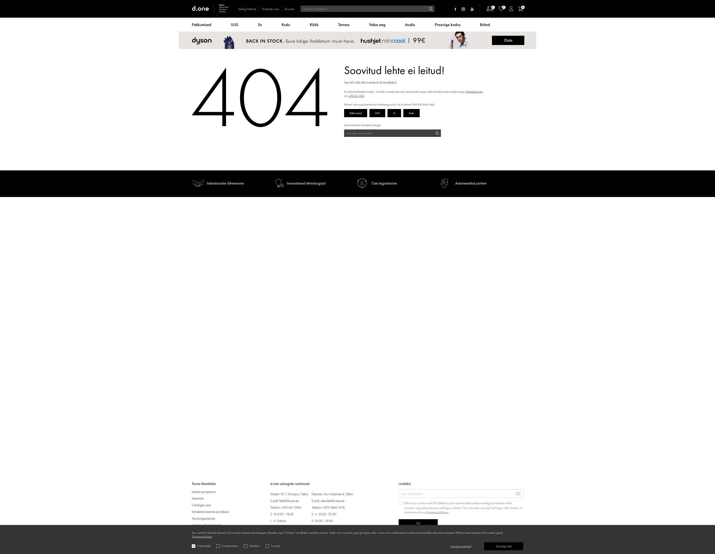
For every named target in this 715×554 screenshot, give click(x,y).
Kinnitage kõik (503, 546)
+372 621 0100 (356, 96)
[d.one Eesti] (210, 9)
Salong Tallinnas (247, 9)
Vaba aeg (377, 24)
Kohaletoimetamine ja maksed (210, 512)
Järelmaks (198, 498)
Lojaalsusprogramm (204, 491)
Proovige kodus (447, 24)
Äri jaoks (289, 9)
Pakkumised (201, 24)
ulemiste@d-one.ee (332, 501)
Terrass (343, 24)
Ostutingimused (201, 505)
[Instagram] (463, 9)
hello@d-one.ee (474, 92)
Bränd (485, 24)
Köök (314, 24)
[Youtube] (472, 9)
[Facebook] (455, 9)
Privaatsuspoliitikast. (202, 537)
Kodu (286, 24)
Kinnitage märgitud (461, 546)
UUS (234, 24)
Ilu (260, 24)
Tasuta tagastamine (203, 518)
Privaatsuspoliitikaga (437, 512)
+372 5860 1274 (333, 507)
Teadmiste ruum (270, 9)
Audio (410, 24)
